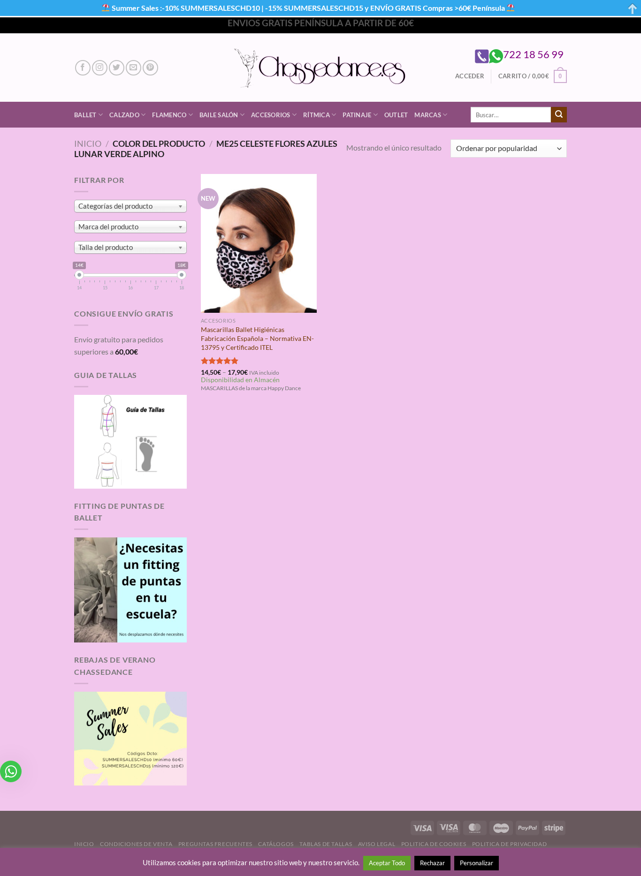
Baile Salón (218, 115)
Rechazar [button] (432, 863)
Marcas (427, 115)
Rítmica (316, 115)
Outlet (396, 115)
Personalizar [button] (476, 863)
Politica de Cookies (433, 843)
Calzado (124, 115)
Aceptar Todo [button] (387, 863)
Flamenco (169, 115)
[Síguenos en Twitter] (116, 68)
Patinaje (357, 115)
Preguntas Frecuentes (215, 843)
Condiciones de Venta (136, 843)
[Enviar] (559, 115)
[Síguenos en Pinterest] (150, 68)
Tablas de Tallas (325, 843)
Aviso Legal (377, 843)
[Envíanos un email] (133, 68)
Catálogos (276, 843)
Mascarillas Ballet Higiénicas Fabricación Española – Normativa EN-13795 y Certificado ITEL (257, 338)
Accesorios (270, 115)
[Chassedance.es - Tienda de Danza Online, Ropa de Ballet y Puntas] (321, 68)
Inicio (87, 143)
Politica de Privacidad (509, 843)
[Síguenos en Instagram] (99, 68)
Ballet (85, 115)
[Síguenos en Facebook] (83, 68)
